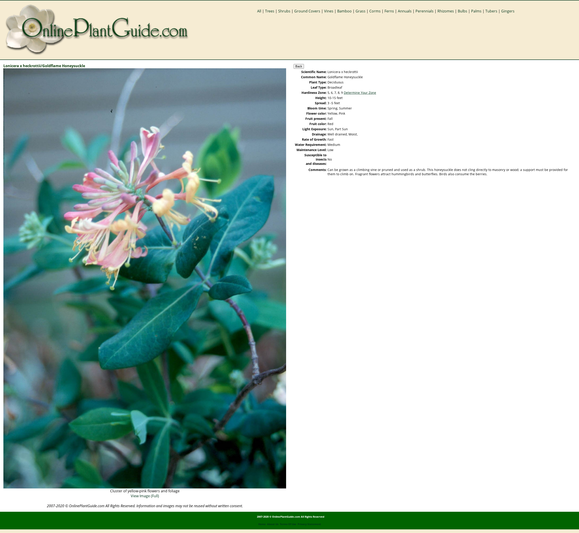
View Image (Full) (145, 495)
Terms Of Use (288, 524)
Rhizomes (445, 11)
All (259, 11)
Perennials (424, 11)
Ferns (389, 11)
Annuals (405, 11)
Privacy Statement (309, 524)
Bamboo (344, 11)
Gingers (508, 11)
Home (262, 524)
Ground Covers (307, 11)
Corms (375, 11)
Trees (269, 11)
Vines (328, 11)
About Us (272, 524)
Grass (360, 11)
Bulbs (462, 11)
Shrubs (284, 11)
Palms (476, 11)
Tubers (491, 11)
